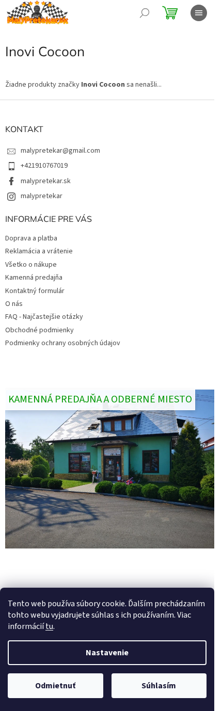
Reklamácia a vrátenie (39, 251)
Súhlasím (158, 685)
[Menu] (198, 13)
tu (49, 626)
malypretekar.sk (46, 181)
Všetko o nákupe (31, 265)
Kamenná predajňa (33, 277)
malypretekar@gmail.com (60, 151)
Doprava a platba (31, 238)
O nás (14, 304)
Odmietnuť (55, 685)
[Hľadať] (144, 13)
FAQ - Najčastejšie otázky (44, 317)
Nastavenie (107, 652)
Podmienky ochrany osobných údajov (62, 343)
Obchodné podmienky (39, 330)
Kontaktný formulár (35, 291)
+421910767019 (44, 165)
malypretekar (41, 196)
